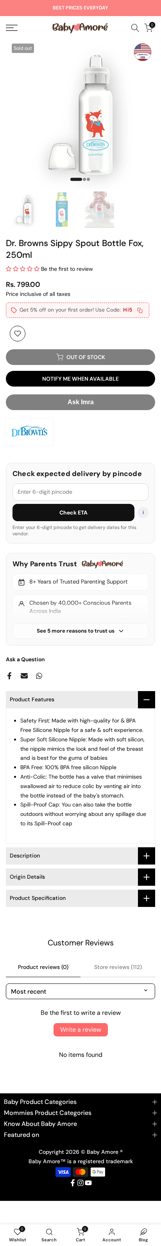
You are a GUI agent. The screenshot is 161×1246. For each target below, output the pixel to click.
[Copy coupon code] (140, 310)
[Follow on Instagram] (80, 1183)
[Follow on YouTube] (88, 1183)
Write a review (80, 1029)
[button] (22, 268)
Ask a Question (25, 659)
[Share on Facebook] (9, 675)
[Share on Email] (24, 675)
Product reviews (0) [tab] (43, 967)
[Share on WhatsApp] (39, 675)
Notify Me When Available (80, 378)
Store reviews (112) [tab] (118, 967)
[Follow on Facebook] (72, 1183)
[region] (80, 599)
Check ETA (73, 512)
